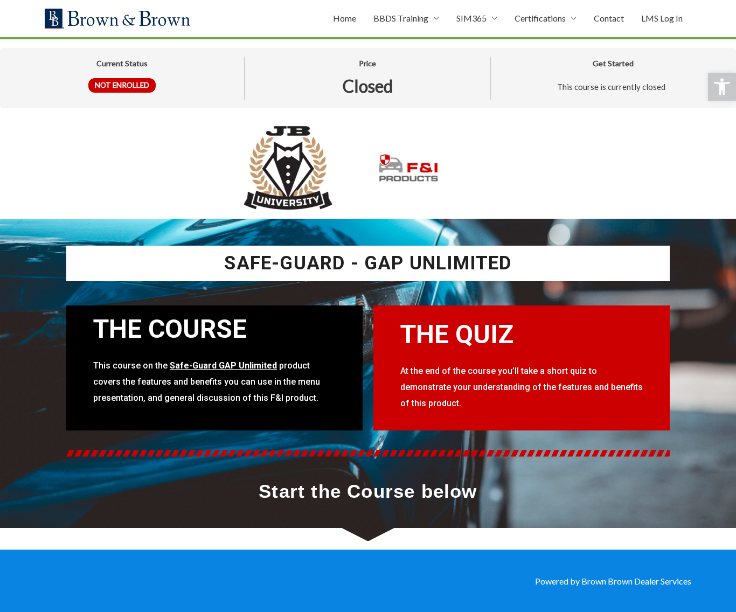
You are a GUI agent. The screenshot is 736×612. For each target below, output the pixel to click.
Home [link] (344, 18)
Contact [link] (609, 18)
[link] (722, 87)
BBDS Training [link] (400, 18)
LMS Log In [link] (662, 18)
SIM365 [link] (471, 18)
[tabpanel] (368, 329)
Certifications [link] (540, 18)
